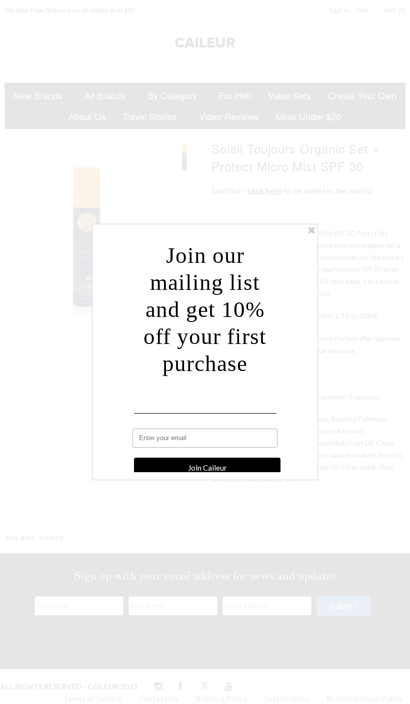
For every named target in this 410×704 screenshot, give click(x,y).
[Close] (311, 230)
